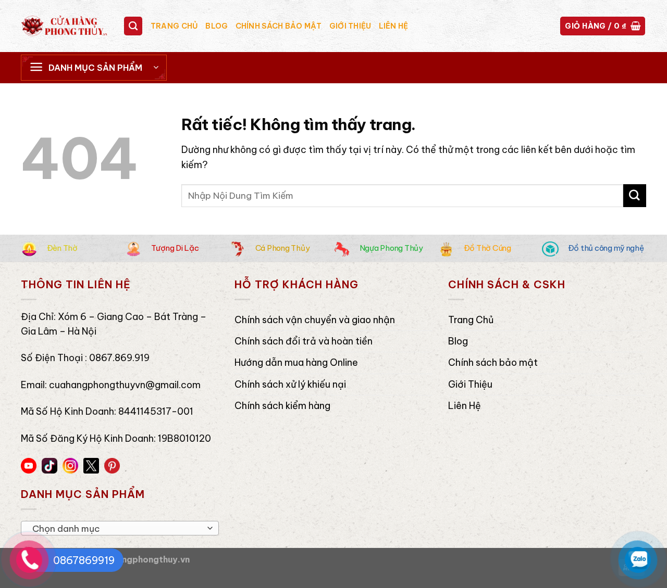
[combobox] (120, 528)
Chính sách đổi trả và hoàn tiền (303, 341)
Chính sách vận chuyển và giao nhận (314, 320)
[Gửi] (634, 195)
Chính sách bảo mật (279, 26)
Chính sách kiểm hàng (282, 406)
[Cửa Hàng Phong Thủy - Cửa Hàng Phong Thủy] (64, 26)
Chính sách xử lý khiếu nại (290, 384)
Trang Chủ (175, 26)
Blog (216, 26)
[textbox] (117, 528)
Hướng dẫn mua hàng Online (296, 362)
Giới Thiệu (350, 26)
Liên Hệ (394, 26)
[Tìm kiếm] (133, 26)
